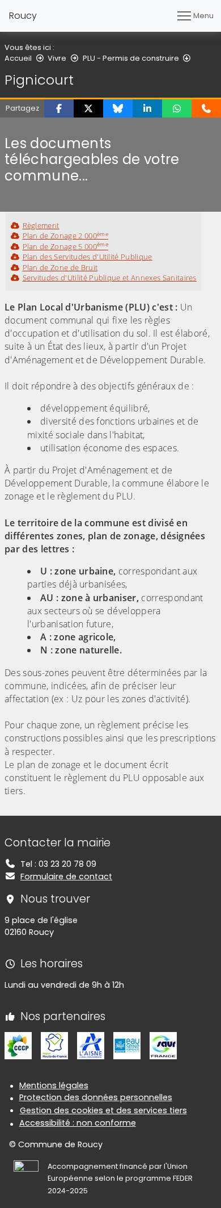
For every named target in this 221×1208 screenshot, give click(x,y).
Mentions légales (53, 1085)
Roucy (23, 15)
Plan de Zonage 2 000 (65, 235)
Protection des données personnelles (95, 1097)
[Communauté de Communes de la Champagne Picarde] (18, 1045)
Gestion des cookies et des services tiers (103, 1110)
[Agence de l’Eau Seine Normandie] (127, 1045)
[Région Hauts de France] (54, 1045)
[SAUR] (163, 1045)
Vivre (57, 58)
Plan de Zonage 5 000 (65, 246)
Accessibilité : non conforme (77, 1123)
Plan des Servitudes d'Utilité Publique (87, 256)
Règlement (41, 225)
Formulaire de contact (66, 876)
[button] (59, 108)
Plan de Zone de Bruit (60, 267)
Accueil (18, 58)
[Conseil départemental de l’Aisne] (90, 1045)
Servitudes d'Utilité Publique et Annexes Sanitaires (110, 277)
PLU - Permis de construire (131, 58)
